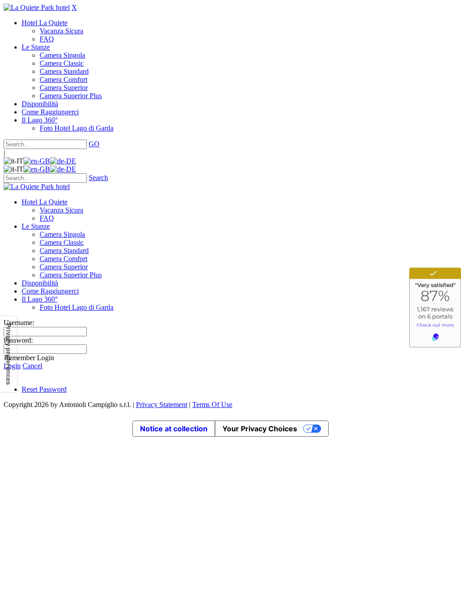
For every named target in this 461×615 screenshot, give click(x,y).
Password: (18, 340)
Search (98, 177)
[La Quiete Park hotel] (37, 7)
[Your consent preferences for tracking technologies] (8, 354)
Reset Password (44, 389)
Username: (19, 322)
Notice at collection (174, 428)
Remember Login (29, 358)
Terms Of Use (212, 404)
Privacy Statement (161, 404)
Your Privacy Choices (259, 428)
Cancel (32, 366)
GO (94, 144)
